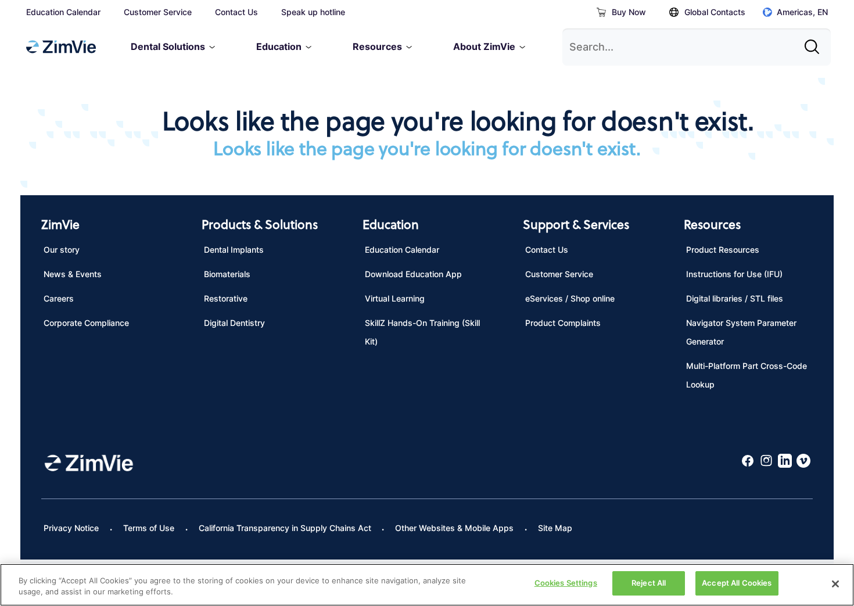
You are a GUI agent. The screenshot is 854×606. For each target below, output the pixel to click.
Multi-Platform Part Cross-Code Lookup (746, 375)
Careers (59, 298)
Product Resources (722, 249)
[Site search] (815, 42)
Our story (62, 249)
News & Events (73, 274)
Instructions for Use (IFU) (734, 274)
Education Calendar (63, 12)
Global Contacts (714, 12)
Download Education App (413, 274)
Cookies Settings (565, 582)
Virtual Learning (395, 298)
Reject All (648, 582)
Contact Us (236, 12)
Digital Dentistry (234, 323)
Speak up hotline (313, 12)
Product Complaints (563, 323)
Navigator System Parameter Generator (741, 332)
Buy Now (629, 12)
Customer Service (158, 12)
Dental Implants (234, 249)
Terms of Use (148, 528)
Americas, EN (802, 12)
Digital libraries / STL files (734, 298)
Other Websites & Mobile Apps (454, 528)
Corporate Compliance (86, 323)
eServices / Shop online (570, 298)
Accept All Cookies (737, 582)
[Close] (835, 584)
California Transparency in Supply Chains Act (285, 528)
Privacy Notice (71, 528)
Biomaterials (227, 274)
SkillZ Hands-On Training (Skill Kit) (422, 332)
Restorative (225, 298)
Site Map (555, 528)
